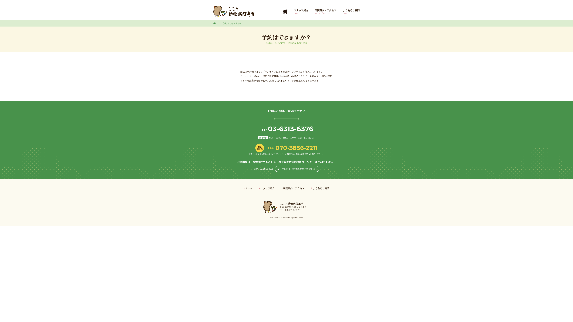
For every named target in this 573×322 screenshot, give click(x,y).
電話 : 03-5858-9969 (263, 169)
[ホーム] (285, 11)
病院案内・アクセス (294, 188)
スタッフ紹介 (268, 188)
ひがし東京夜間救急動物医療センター (298, 169)
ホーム (248, 188)
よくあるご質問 (321, 188)
